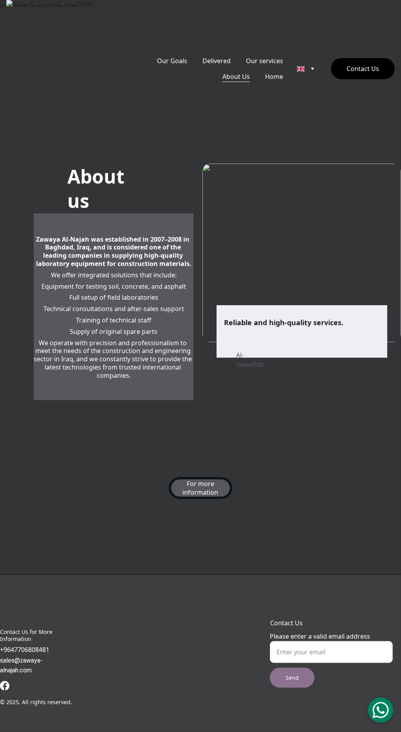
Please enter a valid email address (320, 636)
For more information (200, 488)
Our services (264, 60)
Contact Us (363, 68)
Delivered (216, 60)
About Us (236, 76)
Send (292, 677)
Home (274, 76)
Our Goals (172, 60)
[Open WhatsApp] (380, 710)
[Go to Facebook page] (4, 685)
